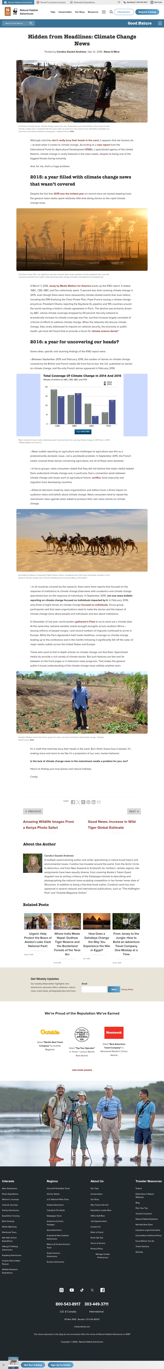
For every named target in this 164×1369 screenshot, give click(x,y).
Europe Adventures (55, 1261)
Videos (139, 1188)
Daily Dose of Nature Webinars (145, 1195)
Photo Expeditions (10, 1193)
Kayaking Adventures (11, 1255)
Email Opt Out (97, 1237)
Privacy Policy (127, 989)
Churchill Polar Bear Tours (58, 1188)
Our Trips (95, 1188)
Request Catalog (147, 11)
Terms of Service (98, 1243)
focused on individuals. (95, 605)
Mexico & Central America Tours (58, 1246)
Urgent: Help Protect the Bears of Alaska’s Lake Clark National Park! (38, 939)
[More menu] (103, 12)
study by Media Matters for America (70, 286)
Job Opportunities (99, 1221)
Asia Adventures (54, 1230)
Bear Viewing (8, 1221)
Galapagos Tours (54, 1215)
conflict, (96, 477)
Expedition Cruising (11, 1215)
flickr (72, 131)
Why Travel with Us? (99, 1204)
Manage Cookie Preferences (103, 1256)
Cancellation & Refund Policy (149, 1235)
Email (84, 983)
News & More (112, 51)
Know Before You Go (145, 1241)
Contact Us (95, 1226)
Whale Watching (9, 1226)
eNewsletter (123, 11)
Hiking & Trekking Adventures (10, 1248)
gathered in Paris (85, 621)
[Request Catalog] (32, 1365)
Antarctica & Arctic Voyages (55, 1223)
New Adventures (9, 1188)
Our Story (95, 1199)
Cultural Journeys (10, 1204)
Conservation (96, 1193)
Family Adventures (10, 1210)
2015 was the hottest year (69, 193)
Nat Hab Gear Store (144, 1224)
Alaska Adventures (55, 1204)
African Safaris (53, 1193)
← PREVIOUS (33, 811)
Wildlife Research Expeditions (10, 1271)
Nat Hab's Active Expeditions (9, 1239)
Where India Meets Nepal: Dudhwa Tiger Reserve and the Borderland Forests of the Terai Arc (67, 943)
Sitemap (139, 1251)
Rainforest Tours (9, 1232)
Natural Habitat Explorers (147, 1219)
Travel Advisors (142, 1246)
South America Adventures (53, 1255)
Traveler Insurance (144, 1213)
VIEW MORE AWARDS (82, 1070)
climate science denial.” (105, 331)
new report (103, 145)
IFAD (89, 149)
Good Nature (140, 23)
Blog (138, 1202)
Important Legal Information (148, 1230)
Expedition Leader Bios (101, 1210)
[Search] (111, 11)
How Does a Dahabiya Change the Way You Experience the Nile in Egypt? (96, 941)
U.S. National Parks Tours (58, 1199)
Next (113, 989)
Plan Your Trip (142, 1208)
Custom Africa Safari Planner (13, 1262)
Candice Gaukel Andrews (71, 51)
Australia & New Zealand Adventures (58, 1237)
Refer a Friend (97, 1232)
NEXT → (134, 811)
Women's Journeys (10, 1199)
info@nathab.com (82, 1327)
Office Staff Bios (98, 1215)
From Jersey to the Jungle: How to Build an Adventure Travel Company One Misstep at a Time (126, 943)
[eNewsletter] (61, 1365)
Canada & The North (56, 1210)
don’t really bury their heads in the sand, (75, 140)
